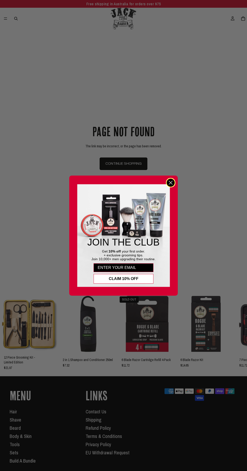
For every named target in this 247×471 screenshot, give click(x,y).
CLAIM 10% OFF (123, 279)
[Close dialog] (170, 182)
